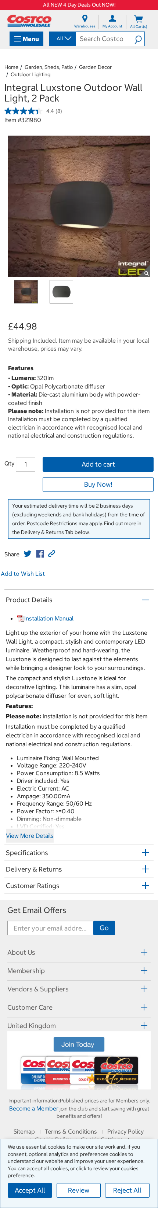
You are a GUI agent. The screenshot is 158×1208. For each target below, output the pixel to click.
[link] (27, 554)
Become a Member (33, 1108)
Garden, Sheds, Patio (49, 67)
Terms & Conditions (71, 1131)
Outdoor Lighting (30, 74)
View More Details (30, 835)
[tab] (79, 952)
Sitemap (24, 1131)
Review (78, 1190)
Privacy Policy (125, 1131)
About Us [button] (21, 952)
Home (11, 67)
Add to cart (98, 464)
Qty (9, 463)
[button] (139, 39)
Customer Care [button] (30, 1007)
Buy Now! (98, 484)
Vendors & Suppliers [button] (38, 989)
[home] (29, 21)
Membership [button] (26, 970)
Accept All (30, 1190)
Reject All (127, 1190)
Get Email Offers (36, 910)
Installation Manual (48, 618)
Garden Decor (95, 67)
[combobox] (62, 38)
